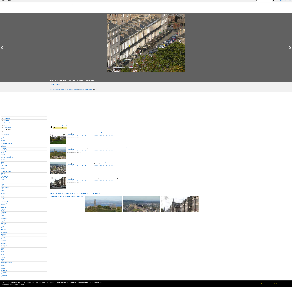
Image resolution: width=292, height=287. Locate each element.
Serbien (3, 237)
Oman (2, 221)
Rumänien (3, 229)
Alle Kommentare (64, 125)
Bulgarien (3, 159)
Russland (3, 231)
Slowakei (3, 238)
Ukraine (3, 257)
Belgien (3, 152)
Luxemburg (4, 203)
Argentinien (4, 145)
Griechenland (4, 176)
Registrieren (283, 0)
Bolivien (3, 154)
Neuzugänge (4, 270)
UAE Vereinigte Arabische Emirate (9, 256)
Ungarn (3, 259)
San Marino (4, 232)
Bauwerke (3, 151)
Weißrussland (4, 267)
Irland (2, 184)
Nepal (2, 215)
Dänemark (3, 163)
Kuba (2, 196)
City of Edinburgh (88, 89)
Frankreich (3, 170)
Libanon (3, 199)
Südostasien (4, 246)
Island (2, 185)
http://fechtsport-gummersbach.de (58, 87)
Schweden (3, 234)
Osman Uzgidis (55, 84)
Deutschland (4, 165)
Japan (2, 190)
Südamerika (4, 245)
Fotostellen (4, 272)
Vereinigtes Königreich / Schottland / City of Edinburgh (78, 135)
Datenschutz (4, 277)
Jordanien (3, 192)
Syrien (2, 248)
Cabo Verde (4, 160)
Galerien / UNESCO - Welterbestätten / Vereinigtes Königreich (102, 135)
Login (289, 0)
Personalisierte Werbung (17, 284)
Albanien (3, 140)
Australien (3, 148)
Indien (2, 179)
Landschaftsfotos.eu (8, 131)
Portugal (3, 227)
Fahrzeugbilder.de (8, 122)
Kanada (3, 193)
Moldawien (3, 210)
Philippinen (3, 224)
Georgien (3, 174)
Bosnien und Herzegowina (7, 156)
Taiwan (3, 249)
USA (2, 260)
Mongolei (3, 212)
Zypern (3, 268)
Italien (2, 188)
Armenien (3, 146)
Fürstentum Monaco (6, 171)
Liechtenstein (4, 201)
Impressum (4, 275)
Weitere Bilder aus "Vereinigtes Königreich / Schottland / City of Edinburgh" (76, 193)
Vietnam (3, 265)
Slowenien (3, 240)
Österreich (3, 223)
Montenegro (4, 213)
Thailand (3, 251)
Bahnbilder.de (7, 118)
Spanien (3, 242)
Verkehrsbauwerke (5, 263)
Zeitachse (3, 273)
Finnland (3, 168)
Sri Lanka (3, 243)
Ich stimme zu (285, 283)
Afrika (2, 137)
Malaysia (3, 204)
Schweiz (3, 235)
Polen (2, 226)
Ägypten (3, 138)
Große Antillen (4, 177)
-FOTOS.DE (7, 0)
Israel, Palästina (5, 187)
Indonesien (4, 181)
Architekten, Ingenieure (6, 143)
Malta (2, 206)
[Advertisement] (77, 9)
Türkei (2, 254)
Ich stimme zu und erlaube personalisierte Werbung (265, 283)
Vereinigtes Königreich (73, 89)
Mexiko (3, 209)
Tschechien (4, 253)
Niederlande (4, 218)
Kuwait (2, 198)
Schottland (81, 89)
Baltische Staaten (5, 149)
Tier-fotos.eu (6, 134)
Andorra (3, 142)
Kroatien (3, 195)
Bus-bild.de (6, 120)
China (2, 162)
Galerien (3, 173)
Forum (275, 0)
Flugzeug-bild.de (7, 127)
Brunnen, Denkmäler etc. (7, 157)
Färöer (2, 167)
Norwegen (3, 220)
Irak (2, 182)
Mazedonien (4, 207)
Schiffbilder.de (7, 125)
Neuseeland (4, 217)
